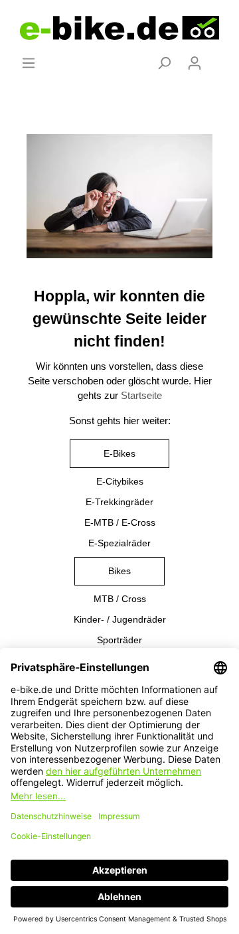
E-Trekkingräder (119, 502)
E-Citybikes (119, 481)
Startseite (141, 395)
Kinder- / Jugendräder (120, 619)
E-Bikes (119, 453)
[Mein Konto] (194, 63)
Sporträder (119, 640)
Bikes (119, 571)
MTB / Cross (120, 598)
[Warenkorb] (218, 57)
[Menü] (28, 63)
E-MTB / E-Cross (119, 522)
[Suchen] (164, 63)
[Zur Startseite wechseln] (119, 28)
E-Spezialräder (119, 543)
